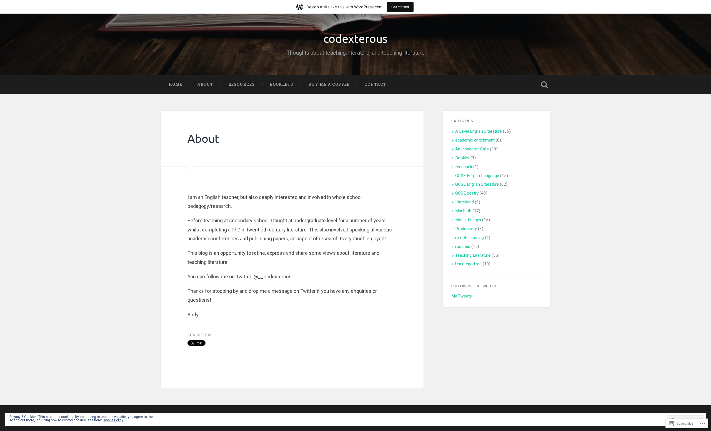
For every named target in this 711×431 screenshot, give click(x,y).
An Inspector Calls (472, 149)
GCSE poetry (467, 193)
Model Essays (468, 219)
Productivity (466, 228)
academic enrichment (475, 140)
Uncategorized (468, 263)
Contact (375, 84)
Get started (400, 7)
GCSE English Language (477, 175)
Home (175, 84)
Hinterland (464, 202)
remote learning (469, 237)
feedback (463, 166)
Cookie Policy (113, 420)
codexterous (356, 38)
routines (462, 246)
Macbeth (463, 210)
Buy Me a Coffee (328, 84)
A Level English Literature (478, 131)
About (205, 84)
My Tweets (461, 296)
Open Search (544, 84)
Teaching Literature (472, 255)
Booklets (281, 84)
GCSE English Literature (477, 184)
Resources (241, 84)
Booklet (462, 157)
